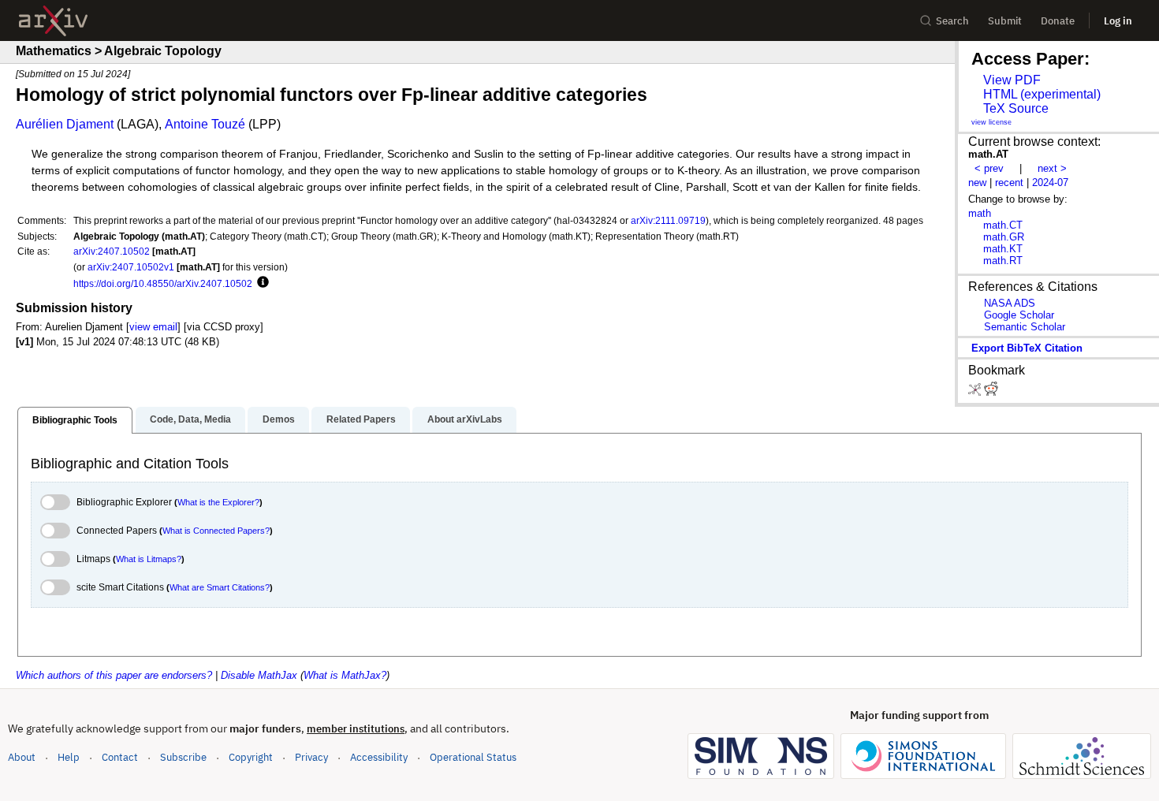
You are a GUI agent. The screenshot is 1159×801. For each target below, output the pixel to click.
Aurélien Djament (65, 124)
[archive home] (53, 21)
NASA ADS (1009, 303)
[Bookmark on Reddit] (991, 392)
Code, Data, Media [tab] (190, 419)
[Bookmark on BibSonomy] (976, 392)
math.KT (1003, 249)
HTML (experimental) (1042, 94)
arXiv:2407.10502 (111, 251)
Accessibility (379, 757)
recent (1009, 182)
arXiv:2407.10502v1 (131, 267)
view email (153, 327)
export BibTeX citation (1027, 348)
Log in (1118, 21)
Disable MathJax (259, 675)
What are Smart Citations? (220, 587)
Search (952, 21)
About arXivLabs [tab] (464, 419)
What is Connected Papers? (216, 530)
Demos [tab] (279, 419)
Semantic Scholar (1024, 327)
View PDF (1012, 80)
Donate (1058, 21)
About (21, 757)
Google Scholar (1019, 315)
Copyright (251, 757)
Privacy (311, 757)
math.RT (1003, 260)
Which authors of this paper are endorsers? (114, 675)
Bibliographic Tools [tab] (74, 420)
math (979, 213)
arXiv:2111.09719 (668, 220)
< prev (989, 168)
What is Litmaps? (148, 559)
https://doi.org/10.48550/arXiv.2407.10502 (162, 283)
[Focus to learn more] (260, 283)
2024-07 (1050, 182)
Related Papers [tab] (361, 419)
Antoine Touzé (205, 124)
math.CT (1003, 225)
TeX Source (1016, 108)
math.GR (1003, 237)
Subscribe (183, 757)
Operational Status (473, 757)
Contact (120, 757)
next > (1052, 168)
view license (991, 122)
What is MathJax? (345, 675)
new (977, 182)
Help (69, 757)
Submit (1005, 21)
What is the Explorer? (218, 502)
